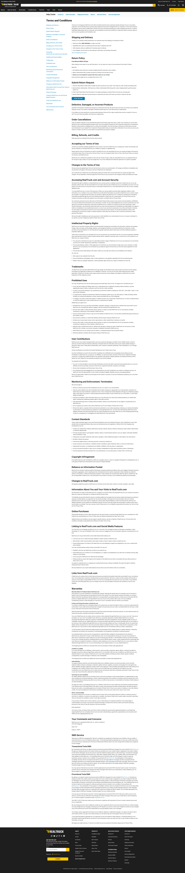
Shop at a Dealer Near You (164, 1)
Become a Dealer (79, 855)
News (76, 842)
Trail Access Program (113, 845)
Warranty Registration (129, 854)
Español (126, 860)
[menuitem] (3, 10)
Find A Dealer (127, 851)
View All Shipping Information (79, 52)
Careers (77, 836)
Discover (60, 9)
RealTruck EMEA (111, 855)
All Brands (94, 842)
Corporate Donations (113, 836)
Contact (174, 1)
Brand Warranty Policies (130, 857)
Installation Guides (96, 833)
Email (47, 846)
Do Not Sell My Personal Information (86, 868)
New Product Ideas (96, 851)
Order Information (129, 836)
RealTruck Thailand (112, 860)
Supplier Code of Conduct (81, 848)
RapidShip (94, 836)
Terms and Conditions (117, 868)
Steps (48, 9)
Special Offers (95, 845)
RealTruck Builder (93, 1)
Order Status (181, 1)
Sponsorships (111, 842)
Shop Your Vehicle (12, 9)
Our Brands (77, 839)
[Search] (154, 5)
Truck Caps (41, 9)
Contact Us (127, 833)
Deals (54, 9)
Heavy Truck (94, 848)
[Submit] (67, 849)
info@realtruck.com (95, 771)
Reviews (110, 839)
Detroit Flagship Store (80, 858)
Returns (126, 848)
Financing (127, 839)
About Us (77, 833)
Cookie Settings (109, 868)
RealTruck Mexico (112, 858)
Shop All (3, 9)
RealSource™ (111, 833)
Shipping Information (129, 842)
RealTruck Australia (112, 852)
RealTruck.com (56, 95)
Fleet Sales (127, 862)
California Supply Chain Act (99, 868)
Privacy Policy (78, 845)
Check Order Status (129, 845)
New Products (22, 9)
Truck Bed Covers (32, 9)
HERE (100, 77)
